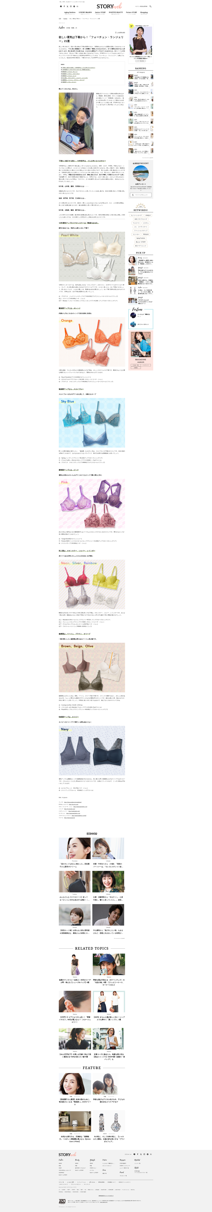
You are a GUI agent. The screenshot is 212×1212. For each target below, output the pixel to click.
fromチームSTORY (63, 1175)
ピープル (92, 1170)
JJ (59, 1189)
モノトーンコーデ (136, 215)
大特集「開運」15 (71, 28)
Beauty (77, 1160)
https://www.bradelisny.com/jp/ (79, 815)
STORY (73, 1189)
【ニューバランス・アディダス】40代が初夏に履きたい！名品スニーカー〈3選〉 (141, 138)
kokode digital (83, 1191)
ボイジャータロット (143, 324)
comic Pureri (117, 1189)
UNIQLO (148, 215)
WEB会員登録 (101, 1182)
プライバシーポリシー (76, 1184)
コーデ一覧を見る (140, 61)
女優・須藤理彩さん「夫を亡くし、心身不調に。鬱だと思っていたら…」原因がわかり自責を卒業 (108, 900)
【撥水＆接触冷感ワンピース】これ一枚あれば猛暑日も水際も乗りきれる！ (141, 116)
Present (122, 1172)
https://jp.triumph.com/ (69, 809)
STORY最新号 (123, 1163)
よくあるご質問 (70, 1182)
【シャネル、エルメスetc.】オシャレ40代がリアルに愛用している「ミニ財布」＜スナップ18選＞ (142, 94)
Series (104, 1170)
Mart (78, 1189)
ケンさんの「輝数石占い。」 (109, 1163)
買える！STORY (141, 242)
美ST (82, 1189)
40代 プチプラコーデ (141, 219)
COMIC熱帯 (110, 1189)
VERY (68, 1189)
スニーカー (136, 234)
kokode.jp (61, 1191)
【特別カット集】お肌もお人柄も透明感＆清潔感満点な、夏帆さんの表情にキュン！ (74, 933)
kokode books (75, 1191)
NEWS (60, 1163)
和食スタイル (90, 1189)
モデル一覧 (61, 1182)
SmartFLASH (103, 1189)
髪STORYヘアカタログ (80, 1168)
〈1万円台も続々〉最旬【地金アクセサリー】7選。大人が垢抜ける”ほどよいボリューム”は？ (142, 145)
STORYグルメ (93, 1168)
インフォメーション (81, 1182)
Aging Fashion (140, 238)
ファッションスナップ (140, 230)
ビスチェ (146, 223)
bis (85, 1189)
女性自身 (97, 1189)
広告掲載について (112, 1182)
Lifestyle (92, 1160)
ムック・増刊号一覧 (124, 1168)
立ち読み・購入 (136, 365)
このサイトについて (63, 1184)
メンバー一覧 (137, 1163)
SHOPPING (61, 1172)
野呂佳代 (146, 234)
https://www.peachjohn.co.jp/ (80, 806)
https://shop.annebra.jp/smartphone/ (72, 802)
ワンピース (136, 223)
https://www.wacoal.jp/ (69, 817)
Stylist (136, 1168)
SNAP (60, 1168)
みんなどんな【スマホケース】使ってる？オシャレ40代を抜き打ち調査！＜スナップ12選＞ (75, 900)
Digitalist (137, 1160)
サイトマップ (87, 1184)
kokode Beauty (68, 1191)
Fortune (105, 1160)
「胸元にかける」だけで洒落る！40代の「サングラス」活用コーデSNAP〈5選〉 (141, 153)
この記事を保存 (121, 32)
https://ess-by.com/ (73, 804)
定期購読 (136, 367)
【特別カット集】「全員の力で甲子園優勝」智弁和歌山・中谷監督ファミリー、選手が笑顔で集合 (141, 86)
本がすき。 (133, 1189)
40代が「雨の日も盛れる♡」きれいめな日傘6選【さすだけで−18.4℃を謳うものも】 (141, 101)
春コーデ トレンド (140, 245)
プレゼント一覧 (123, 1175)
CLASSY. (63, 1189)
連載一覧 (104, 1173)
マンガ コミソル (125, 1189)
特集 (60, 1165)
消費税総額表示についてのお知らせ (106, 1195)
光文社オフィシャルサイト (125, 1182)
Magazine (122, 1160)
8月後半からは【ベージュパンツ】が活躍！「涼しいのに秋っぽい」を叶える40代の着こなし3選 (142, 131)
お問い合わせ (92, 1182)
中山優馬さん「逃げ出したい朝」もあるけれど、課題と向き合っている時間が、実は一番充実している (108, 933)
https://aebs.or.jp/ (103, 1202)
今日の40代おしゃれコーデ (65, 1170)
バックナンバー (146, 365)
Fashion (62, 28)
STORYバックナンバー (125, 1165)
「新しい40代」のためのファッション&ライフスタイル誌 (71, 1)
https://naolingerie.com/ (74, 811)
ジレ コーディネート (140, 226)
